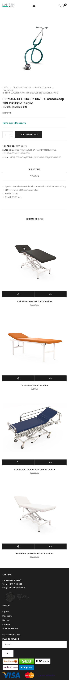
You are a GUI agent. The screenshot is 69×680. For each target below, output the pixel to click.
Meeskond (7, 615)
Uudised (6, 620)
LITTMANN (7, 112)
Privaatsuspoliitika (11, 634)
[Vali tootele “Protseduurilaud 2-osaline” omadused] (18, 378)
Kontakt (6, 624)
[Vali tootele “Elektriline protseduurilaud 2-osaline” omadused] (18, 546)
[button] (18, 462)
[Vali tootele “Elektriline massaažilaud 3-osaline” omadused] (18, 294)
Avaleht (5, 88)
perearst (30, 157)
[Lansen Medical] (8, 5)
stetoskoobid (41, 157)
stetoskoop (55, 157)
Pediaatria (20, 157)
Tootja (34, 176)
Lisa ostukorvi (29, 134)
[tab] (34, 169)
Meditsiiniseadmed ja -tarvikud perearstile (32, 88)
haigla (12, 157)
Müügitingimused (10, 638)
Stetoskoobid (8, 90)
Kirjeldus (34, 169)
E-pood (5, 611)
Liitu (8, 653)
